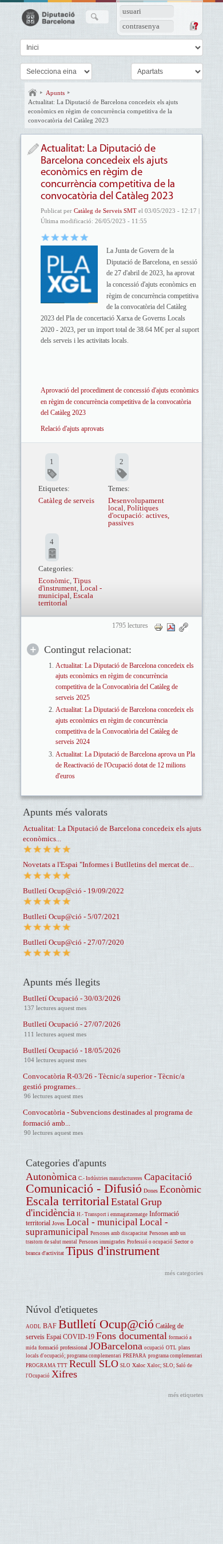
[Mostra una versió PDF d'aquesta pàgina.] (171, 626)
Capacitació (168, 1176)
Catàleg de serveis (66, 500)
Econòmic (54, 580)
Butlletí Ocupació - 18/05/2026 (72, 1050)
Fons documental (131, 1335)
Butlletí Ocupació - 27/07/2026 (72, 1024)
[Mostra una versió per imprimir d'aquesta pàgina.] (158, 626)
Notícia (33, 149)
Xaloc (138, 1365)
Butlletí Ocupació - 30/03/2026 (72, 998)
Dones (151, 1190)
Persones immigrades (102, 1242)
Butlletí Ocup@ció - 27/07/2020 (73, 942)
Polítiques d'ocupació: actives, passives (138, 515)
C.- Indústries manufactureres (110, 1178)
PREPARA (134, 1356)
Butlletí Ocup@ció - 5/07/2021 (71, 916)
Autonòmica (51, 1176)
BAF (50, 1326)
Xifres (64, 1374)
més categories (184, 1272)
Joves (58, 1223)
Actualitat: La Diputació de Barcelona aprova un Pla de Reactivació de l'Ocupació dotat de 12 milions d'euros (125, 765)
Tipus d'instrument (64, 584)
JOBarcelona (115, 1346)
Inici (32, 92)
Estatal (125, 1202)
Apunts (55, 92)
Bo (65, 236)
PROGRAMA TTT (46, 1365)
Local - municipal (102, 1222)
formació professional (62, 1347)
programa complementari (175, 1356)
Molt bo (74, 236)
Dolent (45, 236)
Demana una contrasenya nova (193, 26)
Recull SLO (93, 1363)
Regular (55, 236)
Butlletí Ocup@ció (106, 1324)
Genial (84, 236)
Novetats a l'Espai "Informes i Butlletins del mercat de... (108, 864)
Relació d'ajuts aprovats (72, 429)
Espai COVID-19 (70, 1337)
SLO (125, 1365)
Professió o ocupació (150, 1242)
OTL (171, 1348)
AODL (33, 1326)
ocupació (154, 1348)
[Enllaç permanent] (183, 626)
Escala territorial (65, 599)
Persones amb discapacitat (119, 1233)
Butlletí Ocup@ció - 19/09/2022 (73, 890)
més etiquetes (185, 1394)
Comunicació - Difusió (84, 1188)
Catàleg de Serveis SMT (105, 210)
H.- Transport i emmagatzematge (112, 1214)
